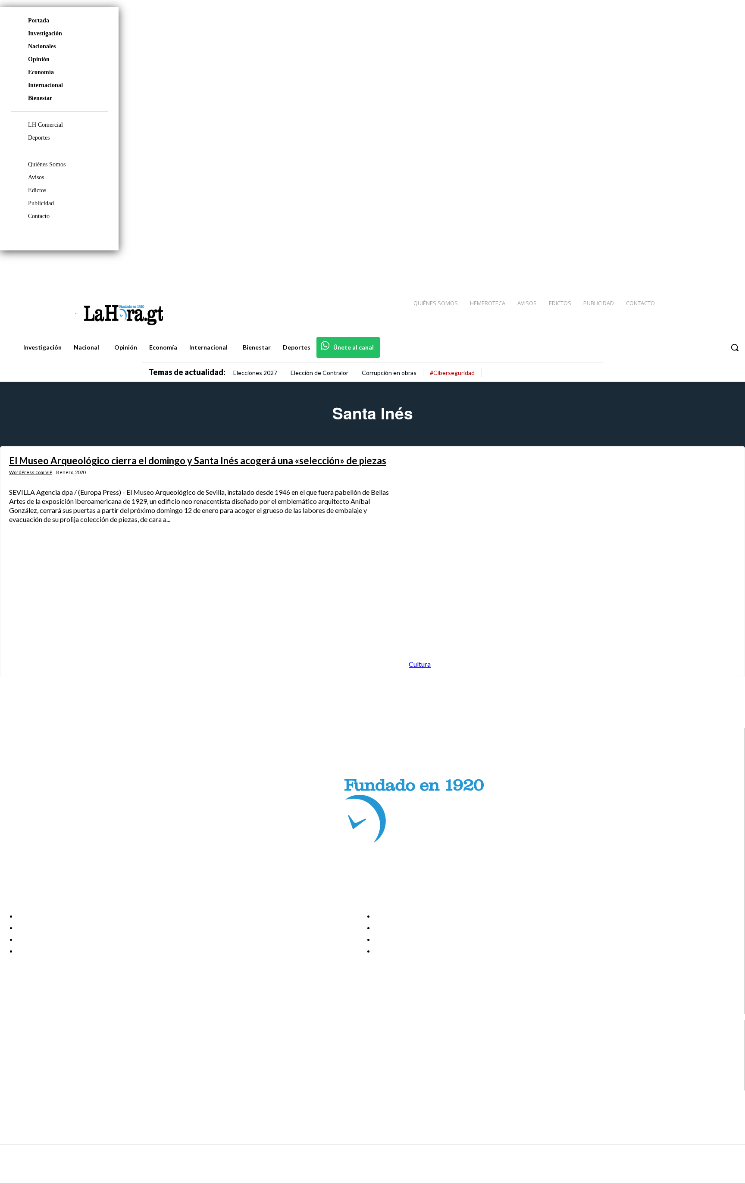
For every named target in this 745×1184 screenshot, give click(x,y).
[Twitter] (713, 267)
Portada (38, 20)
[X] (14, 1074)
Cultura (420, 664)
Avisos (36, 177)
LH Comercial (45, 125)
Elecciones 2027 (255, 372)
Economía (41, 72)
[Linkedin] (698, 267)
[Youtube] (728, 267)
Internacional (45, 85)
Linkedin (38, 1063)
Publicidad (41, 203)
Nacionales (42, 46)
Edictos (37, 190)
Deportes (39, 137)
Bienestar (40, 98)
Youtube (38, 1085)
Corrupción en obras (389, 372)
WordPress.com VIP (30, 472)
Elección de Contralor (319, 372)
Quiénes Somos (47, 164)
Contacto (39, 216)
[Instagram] (682, 267)
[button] (734, 347)
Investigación (45, 33)
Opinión (39, 59)
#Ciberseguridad (452, 372)
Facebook (40, 1042)
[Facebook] (667, 267)
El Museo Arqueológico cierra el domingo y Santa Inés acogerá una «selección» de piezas (197, 460)
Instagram (41, 1052)
